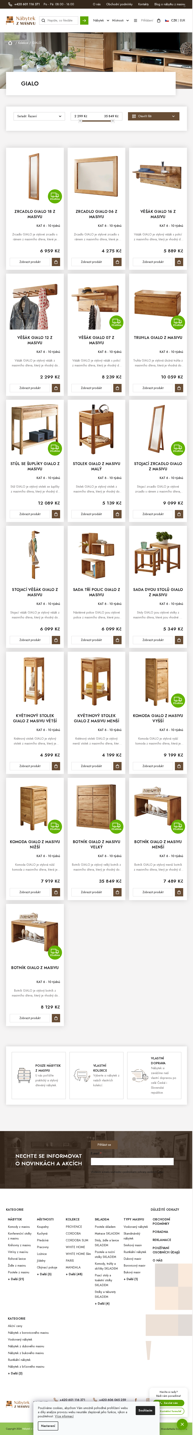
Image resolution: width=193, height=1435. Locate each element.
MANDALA (73, 1267)
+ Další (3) (44, 1274)
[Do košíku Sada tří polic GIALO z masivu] (117, 640)
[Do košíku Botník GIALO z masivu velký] (117, 892)
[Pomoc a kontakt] (182, 1424)
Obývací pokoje (47, 1267)
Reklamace (162, 1240)
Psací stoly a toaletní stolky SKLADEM (103, 1280)
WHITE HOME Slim (78, 1254)
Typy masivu (134, 1219)
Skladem (102, 1219)
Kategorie (16, 1318)
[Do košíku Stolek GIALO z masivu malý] (117, 514)
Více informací (64, 1416)
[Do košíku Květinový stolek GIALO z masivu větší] (56, 766)
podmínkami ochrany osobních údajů (143, 1172)
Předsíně (42, 1240)
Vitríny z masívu (18, 1252)
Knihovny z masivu (19, 1245)
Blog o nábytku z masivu (169, 4)
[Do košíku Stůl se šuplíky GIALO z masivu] (56, 514)
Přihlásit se (104, 1145)
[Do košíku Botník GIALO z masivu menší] (179, 892)
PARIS (70, 1260)
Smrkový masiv (133, 1245)
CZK (174, 20)
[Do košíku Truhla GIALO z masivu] (179, 388)
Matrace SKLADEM (107, 1233)
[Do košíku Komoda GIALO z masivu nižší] (56, 892)
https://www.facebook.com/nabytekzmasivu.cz (136, 1400)
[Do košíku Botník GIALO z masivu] (56, 1018)
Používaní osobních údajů (166, 1250)
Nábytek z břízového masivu (26, 1366)
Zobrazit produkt (29, 262)
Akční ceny (15, 1326)
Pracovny (43, 1247)
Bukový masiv (132, 1272)
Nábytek (15, 1219)
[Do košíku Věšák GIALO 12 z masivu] (56, 388)
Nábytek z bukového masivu (26, 1353)
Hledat (84, 19)
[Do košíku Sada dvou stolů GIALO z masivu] (179, 640)
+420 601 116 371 (72, 1400)
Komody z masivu (19, 1227)
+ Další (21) (16, 1279)
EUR (182, 20)
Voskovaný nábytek (136, 1227)
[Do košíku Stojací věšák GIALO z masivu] (56, 640)
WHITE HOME (75, 1247)
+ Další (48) (74, 1274)
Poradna (160, 1232)
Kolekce (73, 1219)
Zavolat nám (171, 1403)
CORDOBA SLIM (77, 1240)
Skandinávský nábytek (132, 1236)
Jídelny (41, 1260)
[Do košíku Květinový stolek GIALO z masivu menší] (117, 766)
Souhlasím (145, 1410)
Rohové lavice (17, 1259)
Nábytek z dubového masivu (26, 1346)
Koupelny (43, 1227)
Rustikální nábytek (135, 1252)
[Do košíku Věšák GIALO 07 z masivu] (117, 388)
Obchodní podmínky (119, 4)
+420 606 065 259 (112, 1400)
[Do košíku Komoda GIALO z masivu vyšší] (179, 766)
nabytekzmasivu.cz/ (148, 1400)
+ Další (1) (131, 1279)
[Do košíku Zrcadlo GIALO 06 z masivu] (117, 262)
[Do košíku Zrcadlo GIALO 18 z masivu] (56, 262)
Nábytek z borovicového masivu (28, 1333)
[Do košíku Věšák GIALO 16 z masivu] (179, 262)
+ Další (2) (15, 1373)
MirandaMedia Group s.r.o (174, 1429)
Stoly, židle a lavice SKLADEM (107, 1242)
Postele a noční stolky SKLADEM (105, 1254)
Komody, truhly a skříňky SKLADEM (106, 1266)
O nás (97, 4)
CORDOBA (73, 1233)
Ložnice (42, 1254)
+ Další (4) (102, 1303)
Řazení (32, 116)
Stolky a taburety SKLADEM (105, 1294)
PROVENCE (74, 1227)
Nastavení (48, 1426)
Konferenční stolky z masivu (19, 1236)
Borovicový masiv (134, 1265)
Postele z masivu (18, 1272)
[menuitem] (101, 20)
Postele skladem (105, 1227)
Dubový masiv (132, 1259)
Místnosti (45, 1219)
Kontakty (143, 4)
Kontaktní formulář (170, 1411)
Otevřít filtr (145, 116)
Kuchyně (42, 1233)
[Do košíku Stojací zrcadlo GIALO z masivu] (179, 514)
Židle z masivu (17, 1265)
